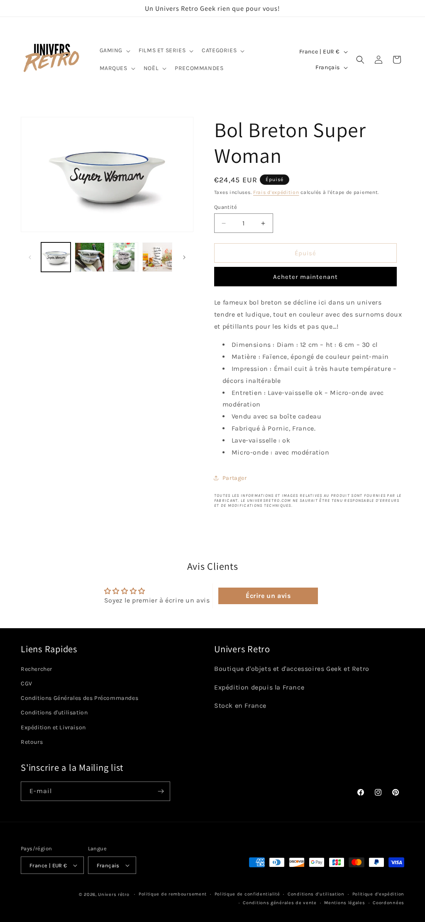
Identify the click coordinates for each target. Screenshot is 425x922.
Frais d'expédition (276, 192)
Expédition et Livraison (53, 727)
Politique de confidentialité (247, 894)
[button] (114, 50)
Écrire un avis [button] (268, 596)
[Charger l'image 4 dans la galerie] (157, 257)
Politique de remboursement (173, 894)
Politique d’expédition (378, 894)
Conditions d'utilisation (54, 712)
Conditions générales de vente (279, 902)
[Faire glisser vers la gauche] (30, 257)
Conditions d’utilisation (316, 894)
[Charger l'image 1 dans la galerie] (56, 257)
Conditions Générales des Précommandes (79, 698)
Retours (32, 741)
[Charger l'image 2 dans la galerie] (89, 257)
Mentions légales (344, 902)
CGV (26, 683)
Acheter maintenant (305, 277)
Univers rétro (114, 894)
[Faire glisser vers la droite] (184, 257)
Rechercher (36, 669)
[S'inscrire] (160, 791)
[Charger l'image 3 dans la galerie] (123, 257)
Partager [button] (234, 478)
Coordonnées (388, 902)
